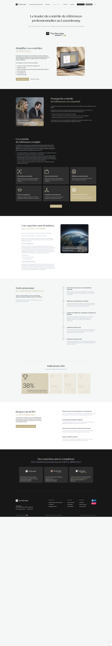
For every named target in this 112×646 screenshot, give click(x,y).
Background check (56, 4)
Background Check (53, 506)
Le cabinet (65, 4)
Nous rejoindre (70, 506)
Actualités (72, 4)
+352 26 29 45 (30, 509)
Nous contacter (82, 506)
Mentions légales (48, 515)
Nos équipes (70, 504)
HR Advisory (47, 4)
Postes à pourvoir (82, 504)
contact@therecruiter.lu (20, 509)
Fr (95, 4)
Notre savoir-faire (70, 502)
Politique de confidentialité (57, 515)
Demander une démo (35, 79)
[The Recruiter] (21, 4)
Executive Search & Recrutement (35, 4)
